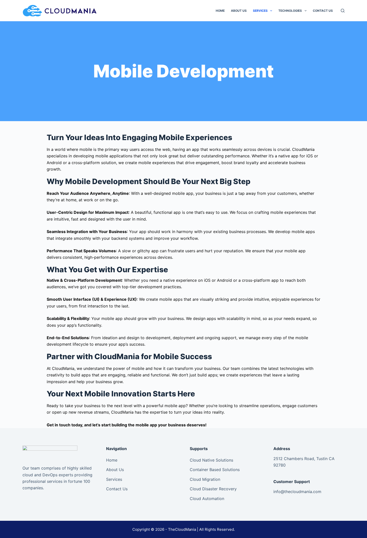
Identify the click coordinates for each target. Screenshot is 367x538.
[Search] (343, 10)
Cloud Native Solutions (211, 460)
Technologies (290, 10)
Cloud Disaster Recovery (213, 488)
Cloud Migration (205, 479)
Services (260, 10)
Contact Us (323, 10)
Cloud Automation (207, 498)
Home (220, 10)
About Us (239, 10)
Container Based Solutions (215, 469)
